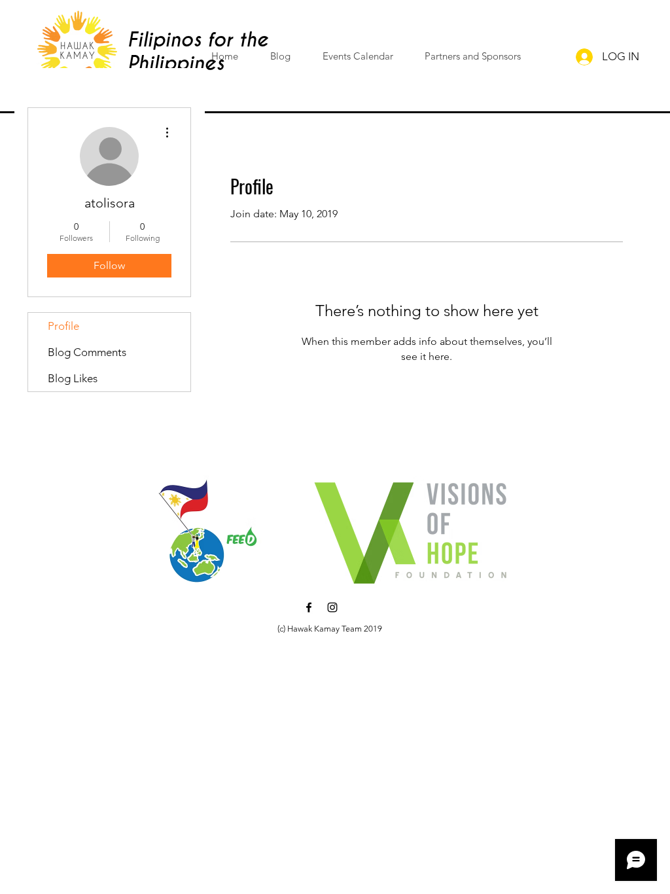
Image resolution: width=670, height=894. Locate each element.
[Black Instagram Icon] (332, 607)
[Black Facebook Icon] (308, 607)
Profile (63, 325)
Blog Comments (87, 352)
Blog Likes (72, 378)
